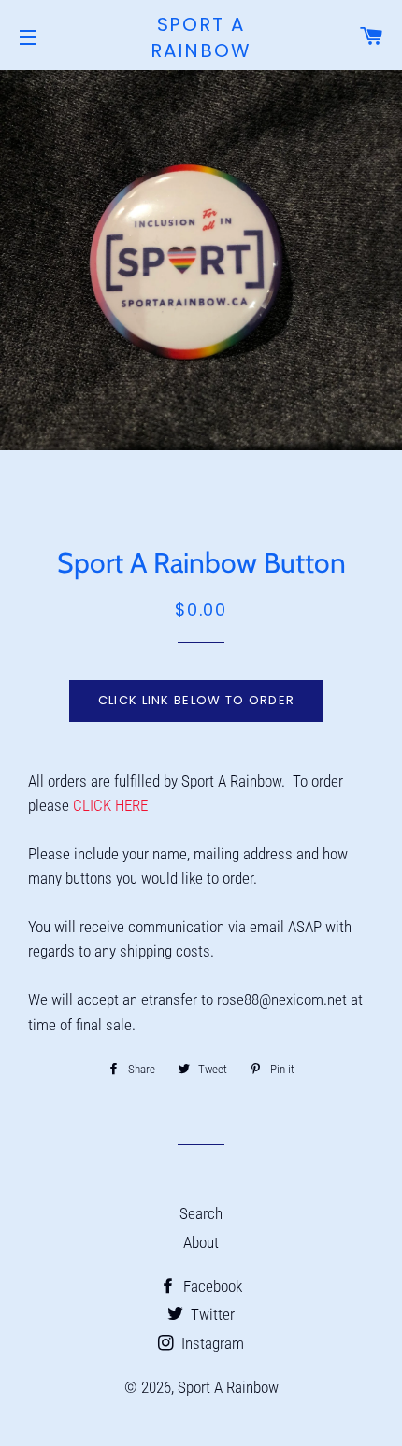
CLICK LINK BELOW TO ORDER (196, 700)
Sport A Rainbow (201, 37)
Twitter (211, 1314)
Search (201, 1213)
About (201, 1242)
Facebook (210, 1286)
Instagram (211, 1343)
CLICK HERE (110, 805)
